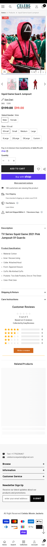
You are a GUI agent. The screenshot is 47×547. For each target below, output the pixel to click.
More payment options (23, 183)
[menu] (2, 6)
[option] (23, 45)
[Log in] (36, 6)
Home (3, 13)
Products (12, 13)
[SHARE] (44, 169)
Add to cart (17, 168)
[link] (23, 429)
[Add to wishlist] (38, 169)
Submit (37, 498)
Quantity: (5, 155)
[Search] (10, 6)
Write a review (23, 350)
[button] (38, 72)
